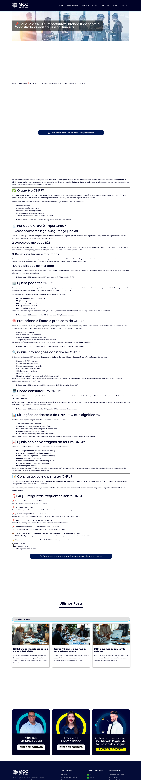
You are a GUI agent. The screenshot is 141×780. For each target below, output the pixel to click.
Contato (124, 5)
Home (61, 5)
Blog (115, 5)
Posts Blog (22, 83)
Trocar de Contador (89, 5)
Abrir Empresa (72, 5)
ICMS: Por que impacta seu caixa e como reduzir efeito (30, 650)
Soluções (105, 5)
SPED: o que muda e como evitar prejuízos (110, 650)
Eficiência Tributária (79, 643)
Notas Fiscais (122, 643)
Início (14, 83)
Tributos (43, 643)
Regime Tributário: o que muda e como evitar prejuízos (69, 650)
